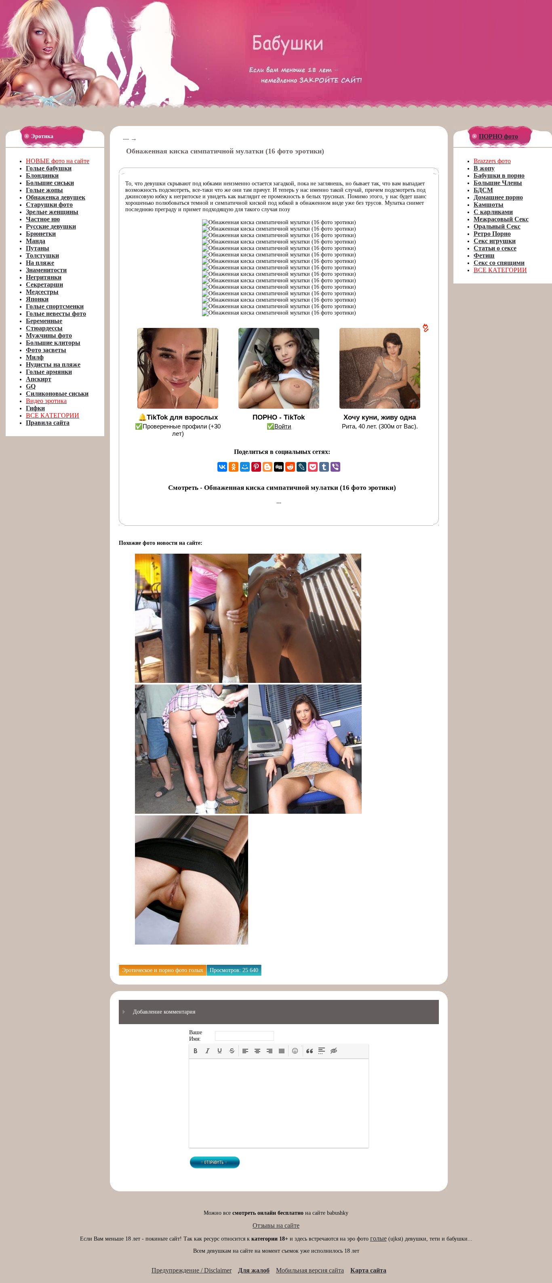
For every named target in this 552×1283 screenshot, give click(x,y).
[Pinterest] (256, 467)
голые (378, 1238)
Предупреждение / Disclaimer (192, 1270)
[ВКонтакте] (222, 467)
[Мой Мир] (245, 467)
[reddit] (290, 467)
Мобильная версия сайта (310, 1270)
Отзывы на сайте (276, 1225)
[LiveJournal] (301, 467)
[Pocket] (313, 467)
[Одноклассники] (233, 467)
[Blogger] (267, 467)
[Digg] (279, 467)
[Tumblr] (324, 467)
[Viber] (335, 467)
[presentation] (195, 1050)
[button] (195, 1051)
